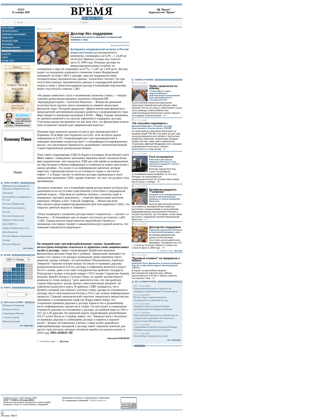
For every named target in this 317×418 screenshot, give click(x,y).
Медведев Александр (13, 305)
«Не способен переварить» (150, 123)
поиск (85, 22)
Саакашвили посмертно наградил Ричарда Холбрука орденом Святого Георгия (155, 328)
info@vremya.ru (98, 400)
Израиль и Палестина (13, 220)
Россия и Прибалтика (13, 203)
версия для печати (120, 45)
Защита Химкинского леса (16, 228)
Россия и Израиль (12, 244)
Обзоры (18, 172)
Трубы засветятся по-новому (163, 87)
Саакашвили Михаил (13, 313)
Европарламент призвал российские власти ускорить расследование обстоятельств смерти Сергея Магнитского (156, 318)
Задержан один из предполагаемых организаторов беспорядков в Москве (153, 307)
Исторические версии (14, 207)
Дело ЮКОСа (10, 224)
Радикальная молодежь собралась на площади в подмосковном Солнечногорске (156, 290)
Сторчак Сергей (11, 317)
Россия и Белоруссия (13, 215)
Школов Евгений (11, 321)
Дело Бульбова (10, 232)
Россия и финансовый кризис (17, 236)
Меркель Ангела (11, 309)
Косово (6, 211)
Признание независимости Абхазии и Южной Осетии (16, 187)
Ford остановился (161, 156)
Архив (20, 22)
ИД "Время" (164, 9)
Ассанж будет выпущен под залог (151, 335)
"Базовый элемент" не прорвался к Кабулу (156, 259)
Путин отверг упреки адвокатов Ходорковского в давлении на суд (151, 299)
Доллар (6, 240)
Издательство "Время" (162, 12)
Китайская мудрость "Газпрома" (163, 190)
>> (164, 115)
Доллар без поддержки (165, 227)
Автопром (8, 192)
